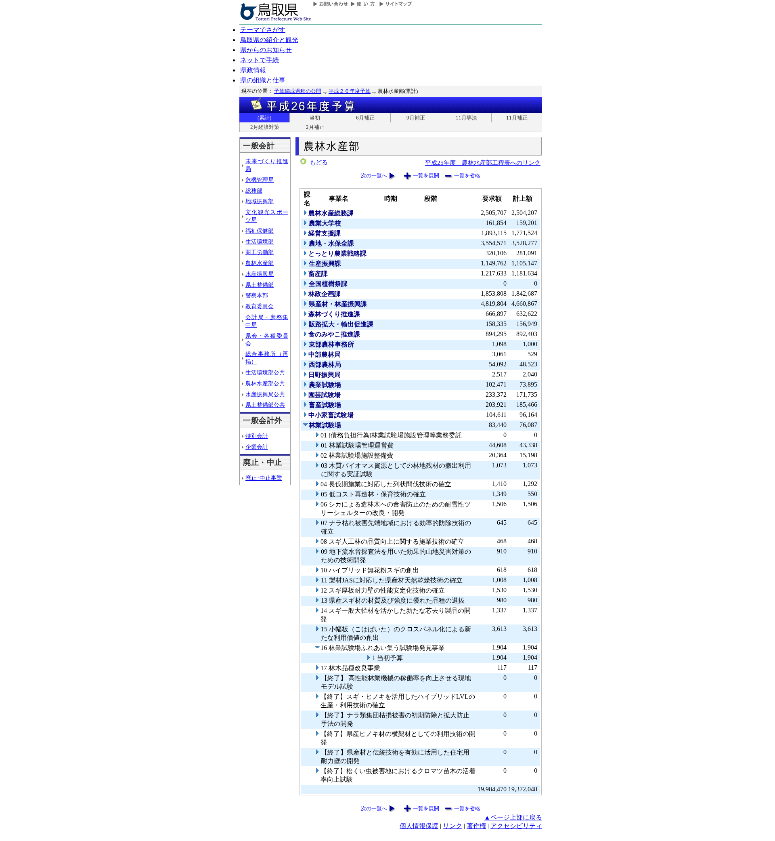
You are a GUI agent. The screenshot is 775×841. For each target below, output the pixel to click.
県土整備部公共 (265, 405)
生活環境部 (259, 241)
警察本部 (256, 295)
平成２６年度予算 (350, 91)
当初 (315, 118)
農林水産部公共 (265, 383)
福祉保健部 (259, 230)
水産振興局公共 (265, 394)
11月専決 (466, 118)
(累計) (264, 118)
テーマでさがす (262, 29)
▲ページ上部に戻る (513, 817)
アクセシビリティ (516, 825)
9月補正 (415, 118)
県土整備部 (259, 285)
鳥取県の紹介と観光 (269, 39)
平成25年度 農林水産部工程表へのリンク (482, 162)
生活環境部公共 (265, 372)
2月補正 (315, 127)
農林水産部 (259, 263)
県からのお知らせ (266, 49)
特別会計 (256, 436)
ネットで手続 (259, 60)
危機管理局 (259, 180)
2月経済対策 (264, 127)
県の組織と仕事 (262, 80)
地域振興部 (259, 201)
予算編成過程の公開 (297, 91)
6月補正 (365, 118)
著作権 (476, 825)
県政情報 (253, 70)
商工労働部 (259, 252)
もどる (319, 162)
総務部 (253, 190)
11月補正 (517, 118)
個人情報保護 (419, 825)
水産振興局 (259, 274)
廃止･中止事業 (263, 478)
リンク (452, 825)
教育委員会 (259, 306)
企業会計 (256, 447)
